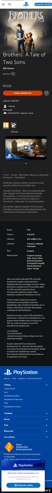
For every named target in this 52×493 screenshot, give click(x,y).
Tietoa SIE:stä (9, 388)
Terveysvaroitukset (14, 333)
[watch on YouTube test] (40, 156)
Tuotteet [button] (8, 413)
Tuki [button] (6, 425)
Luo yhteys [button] (9, 437)
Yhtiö (6, 403)
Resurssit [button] (8, 431)
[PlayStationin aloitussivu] (26, 4)
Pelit (14, 378)
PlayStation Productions (13, 399)
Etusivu (7, 378)
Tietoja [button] (7, 384)
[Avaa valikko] (3, 4)
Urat (5, 392)
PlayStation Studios (11, 396)
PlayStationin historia (12, 406)
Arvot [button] (7, 419)
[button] (26, 147)
